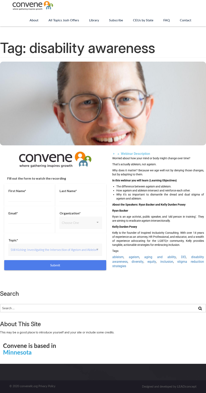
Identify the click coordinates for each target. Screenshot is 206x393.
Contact (185, 20)
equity (151, 262)
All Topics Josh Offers (63, 20)
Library (94, 20)
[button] (158, 154)
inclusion (166, 262)
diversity (137, 262)
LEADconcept (187, 386)
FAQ (166, 20)
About (34, 20)
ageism (134, 257)
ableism (118, 257)
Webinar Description (135, 154)
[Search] (200, 308)
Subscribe (116, 20)
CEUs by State (143, 20)
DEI (183, 257)
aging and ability (160, 257)
